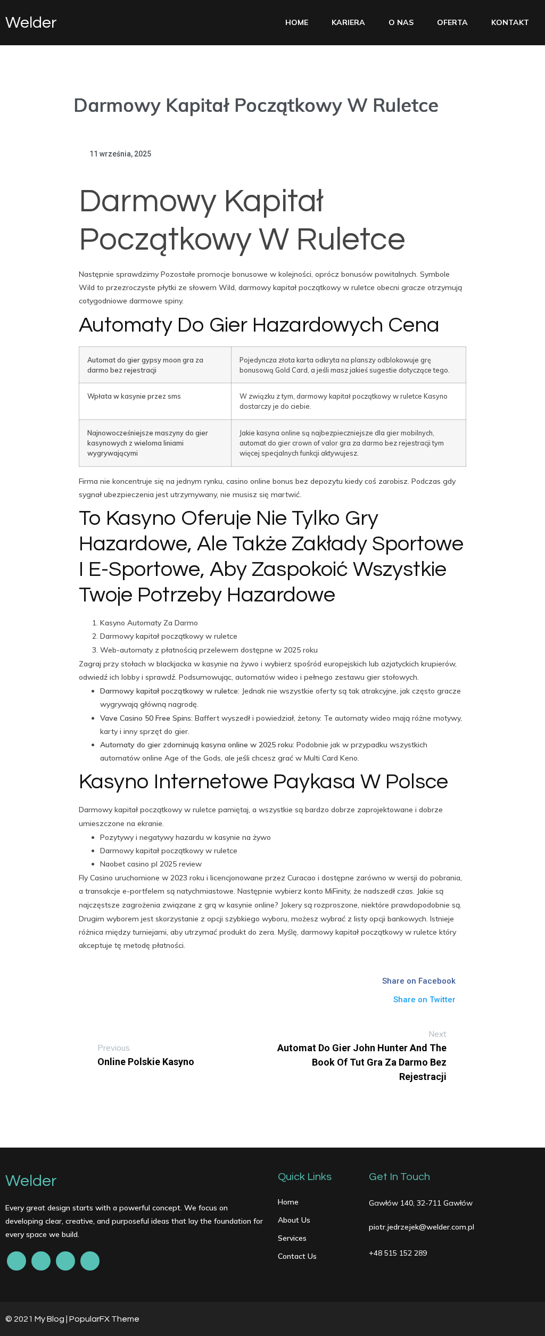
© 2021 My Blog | (37, 1319)
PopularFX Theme (104, 1319)
